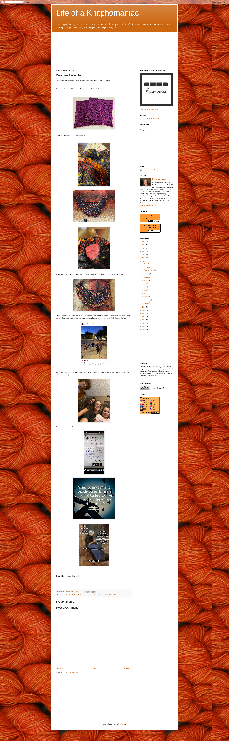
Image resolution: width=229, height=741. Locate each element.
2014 (144, 323)
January (146, 303)
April (146, 293)
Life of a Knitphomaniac (97, 12)
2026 (144, 242)
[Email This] (85, 591)
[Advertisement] (76, 48)
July (145, 283)
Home (94, 668)
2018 (144, 310)
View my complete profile (148, 205)
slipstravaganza (82, 595)
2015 (144, 320)
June (145, 287)
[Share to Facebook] (92, 591)
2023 (144, 251)
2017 (144, 313)
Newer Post (60, 668)
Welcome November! (150, 270)
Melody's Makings (153, 109)
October (146, 274)
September (147, 277)
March (146, 296)
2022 (144, 254)
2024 (144, 248)
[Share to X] (90, 591)
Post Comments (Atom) (72, 672)
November (147, 267)
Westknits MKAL (98, 595)
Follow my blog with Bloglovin (150, 118)
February (147, 300)
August (146, 280)
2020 (144, 261)
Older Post (127, 668)
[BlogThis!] (87, 591)
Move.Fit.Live (73, 595)
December (147, 264)
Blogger (122, 724)
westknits (90, 595)
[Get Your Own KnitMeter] (150, 222)
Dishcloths (65, 595)
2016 (144, 317)
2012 (144, 329)
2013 (144, 326)
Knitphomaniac (160, 179)
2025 (144, 245)
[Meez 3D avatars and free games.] (150, 170)
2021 (144, 258)
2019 (144, 307)
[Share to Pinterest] (95, 591)
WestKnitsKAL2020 (110, 595)
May (145, 290)
